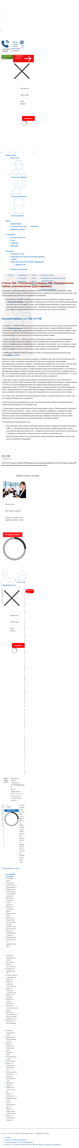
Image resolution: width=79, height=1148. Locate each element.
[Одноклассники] (5, 455)
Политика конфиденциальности (21, 844)
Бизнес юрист (10, 1061)
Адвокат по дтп (11, 1019)
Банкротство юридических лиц (10, 971)
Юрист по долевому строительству (11, 984)
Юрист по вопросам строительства (11, 990)
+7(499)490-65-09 (6, 50)
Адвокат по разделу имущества (10, 1001)
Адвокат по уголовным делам (10, 909)
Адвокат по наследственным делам (12, 1008)
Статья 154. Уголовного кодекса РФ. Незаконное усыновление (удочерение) (26, 463)
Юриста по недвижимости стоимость (11, 933)
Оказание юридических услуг (10, 1033)
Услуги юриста (11, 929)
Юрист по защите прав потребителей (11, 1111)
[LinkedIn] (3, 455)
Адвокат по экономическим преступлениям (11, 1014)
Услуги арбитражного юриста (10, 1105)
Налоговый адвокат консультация (10, 964)
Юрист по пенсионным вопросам (10, 1118)
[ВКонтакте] (9, 455)
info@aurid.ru (22, 46)
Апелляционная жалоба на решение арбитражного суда (11, 1076)
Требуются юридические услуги (10, 958)
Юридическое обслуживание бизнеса (11, 1039)
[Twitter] (7, 455)
